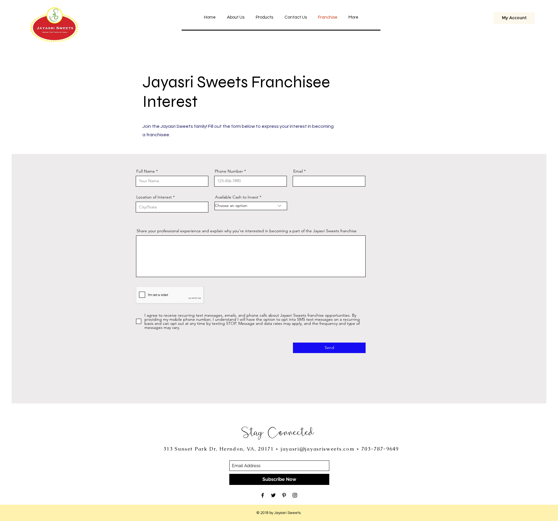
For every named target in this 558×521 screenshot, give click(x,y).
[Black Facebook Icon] (263, 495)
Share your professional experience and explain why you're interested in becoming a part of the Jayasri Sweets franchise (247, 231)
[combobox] (172, 207)
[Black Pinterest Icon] (284, 495)
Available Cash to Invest (236, 197)
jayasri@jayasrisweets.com (318, 449)
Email (298, 171)
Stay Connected (278, 432)
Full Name (145, 171)
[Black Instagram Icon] (295, 495)
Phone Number (229, 171)
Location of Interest (154, 197)
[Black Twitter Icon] (273, 495)
